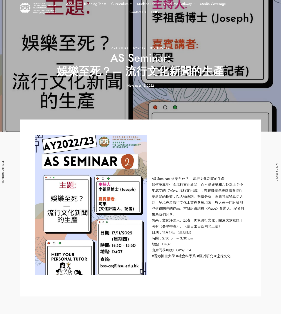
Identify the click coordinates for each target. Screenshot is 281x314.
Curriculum (120, 4)
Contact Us (138, 12)
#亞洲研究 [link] (205, 256)
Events (139, 48)
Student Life (146, 4)
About (70, 4)
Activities (120, 48)
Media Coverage (213, 4)
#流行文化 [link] (222, 256)
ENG (155, 12)
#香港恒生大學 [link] (163, 256)
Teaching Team (95, 4)
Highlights (160, 48)
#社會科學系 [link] (186, 256)
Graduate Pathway (178, 4)
